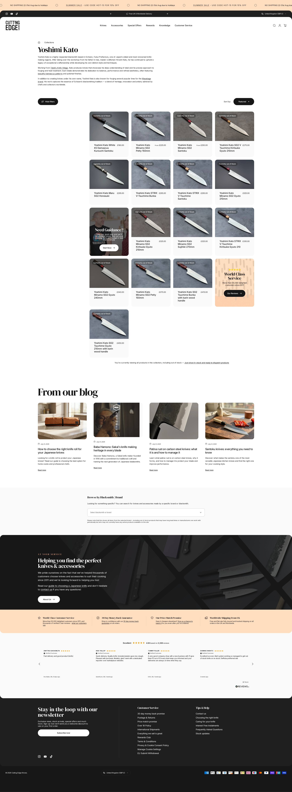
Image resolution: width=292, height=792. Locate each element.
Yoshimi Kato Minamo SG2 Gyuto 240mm (104, 295)
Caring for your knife (205, 721)
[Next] (167, 14)
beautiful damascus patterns (50, 74)
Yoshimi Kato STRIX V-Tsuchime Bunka (146, 194)
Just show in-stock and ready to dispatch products (206, 363)
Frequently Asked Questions (209, 729)
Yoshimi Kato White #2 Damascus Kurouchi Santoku (104, 148)
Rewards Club (144, 737)
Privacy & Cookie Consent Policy (153, 745)
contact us (46, 589)
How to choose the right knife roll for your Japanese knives (59, 450)
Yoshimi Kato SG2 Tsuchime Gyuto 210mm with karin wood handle (103, 347)
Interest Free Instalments (207, 725)
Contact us (201, 713)
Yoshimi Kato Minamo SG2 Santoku (185, 148)
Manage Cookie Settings (149, 749)
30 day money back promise (151, 713)
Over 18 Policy (144, 725)
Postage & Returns (146, 717)
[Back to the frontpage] (39, 42)
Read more (42, 470)
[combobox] (274, 14)
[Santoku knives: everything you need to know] (229, 421)
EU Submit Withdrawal (148, 753)
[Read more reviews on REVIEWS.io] (242, 686)
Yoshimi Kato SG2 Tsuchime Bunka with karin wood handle (187, 296)
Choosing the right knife (207, 717)
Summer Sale (54, 5)
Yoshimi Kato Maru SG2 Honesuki (104, 194)
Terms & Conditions (146, 741)
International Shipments (148, 729)
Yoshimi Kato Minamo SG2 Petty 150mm (143, 148)
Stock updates (203, 733)
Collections (49, 42)
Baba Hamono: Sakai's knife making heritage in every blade (115, 448)
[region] (146, 664)
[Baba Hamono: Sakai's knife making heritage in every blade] (118, 420)
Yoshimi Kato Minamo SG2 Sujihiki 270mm (186, 244)
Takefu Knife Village (59, 68)
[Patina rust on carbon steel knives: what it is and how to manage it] (173, 421)
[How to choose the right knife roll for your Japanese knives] (62, 421)
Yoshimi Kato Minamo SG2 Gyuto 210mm (230, 196)
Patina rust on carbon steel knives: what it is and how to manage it (173, 450)
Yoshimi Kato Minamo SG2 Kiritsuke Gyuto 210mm (144, 245)
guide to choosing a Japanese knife (67, 585)
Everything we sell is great (149, 733)
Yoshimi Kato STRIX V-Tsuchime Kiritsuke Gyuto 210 (230, 244)
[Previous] (110, 14)
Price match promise (147, 721)
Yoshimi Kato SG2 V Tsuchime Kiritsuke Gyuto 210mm (230, 148)
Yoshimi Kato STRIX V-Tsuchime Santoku (188, 196)
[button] (39, 664)
